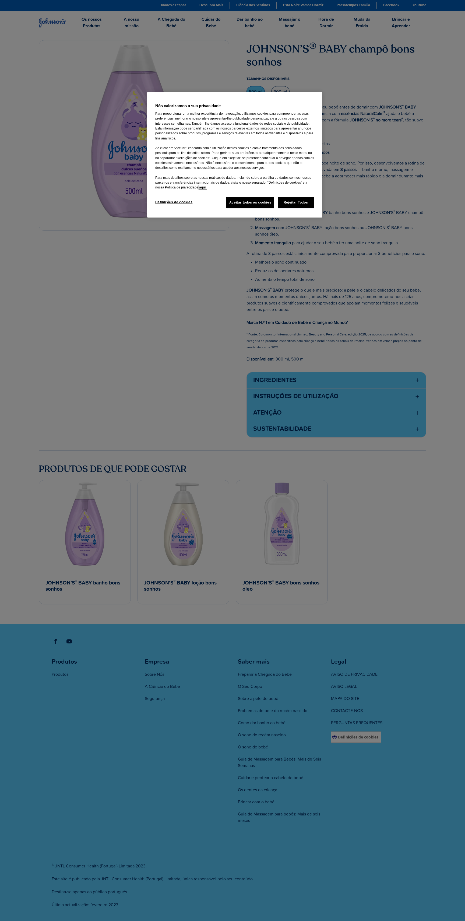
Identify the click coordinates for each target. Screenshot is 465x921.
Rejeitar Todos (296, 202)
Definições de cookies (174, 202)
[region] (234, 155)
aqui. (202, 187)
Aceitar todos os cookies (250, 202)
